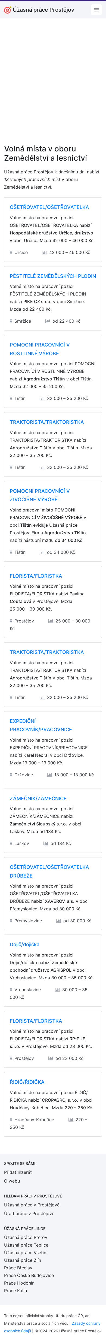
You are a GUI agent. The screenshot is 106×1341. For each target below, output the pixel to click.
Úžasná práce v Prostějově (32, 1204)
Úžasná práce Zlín (22, 1260)
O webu (12, 1181)
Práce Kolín (15, 1290)
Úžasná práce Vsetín (25, 1252)
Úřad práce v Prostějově (29, 1213)
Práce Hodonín (19, 1283)
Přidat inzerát (18, 1172)
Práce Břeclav (18, 1267)
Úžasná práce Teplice (26, 1245)
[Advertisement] (53, 85)
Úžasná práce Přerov (25, 1237)
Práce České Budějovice (29, 1275)
